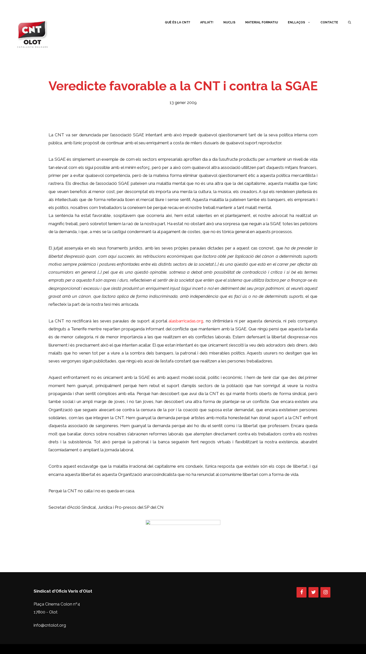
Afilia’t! (206, 22)
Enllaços (296, 22)
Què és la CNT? (177, 22)
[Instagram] (325, 592)
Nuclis (229, 22)
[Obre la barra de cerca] (349, 22)
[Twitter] (313, 592)
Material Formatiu (261, 22)
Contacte (329, 22)
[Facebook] (301, 592)
